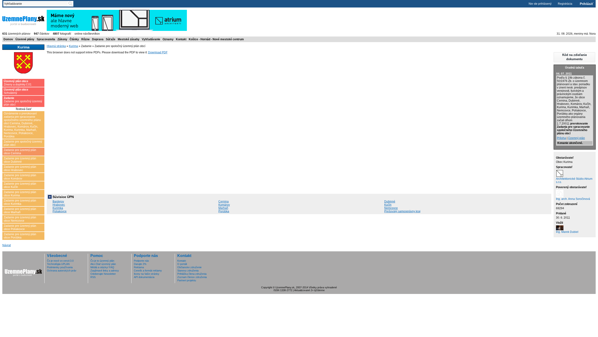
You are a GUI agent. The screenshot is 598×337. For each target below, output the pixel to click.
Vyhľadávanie (151, 39)
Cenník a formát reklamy (148, 270)
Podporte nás (141, 260)
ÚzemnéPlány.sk (13, 11)
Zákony (62, 39)
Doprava (97, 39)
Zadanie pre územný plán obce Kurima (20, 193)
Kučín (388, 204)
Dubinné (389, 201)
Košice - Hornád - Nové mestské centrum (216, 39)
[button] (574, 57)
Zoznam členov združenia (192, 277)
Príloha (561, 138)
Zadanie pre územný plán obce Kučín (20, 185)
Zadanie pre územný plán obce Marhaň (20, 210)
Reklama (139, 267)
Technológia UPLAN (58, 264)
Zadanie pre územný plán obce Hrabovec (20, 168)
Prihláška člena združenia (191, 273)
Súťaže (110, 39)
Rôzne (85, 39)
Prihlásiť (586, 4)
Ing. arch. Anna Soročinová (573, 199)
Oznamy (168, 39)
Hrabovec (59, 204)
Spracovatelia (46, 39)
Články (74, 39)
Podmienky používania (60, 267)
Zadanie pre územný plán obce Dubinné (20, 160)
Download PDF (157, 52)
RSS (93, 277)
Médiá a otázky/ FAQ (102, 267)
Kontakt (181, 39)
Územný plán (576, 138)
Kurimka (58, 208)
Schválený (16, 91)
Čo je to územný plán (102, 260)
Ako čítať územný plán (103, 264)
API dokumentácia (144, 277)
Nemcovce (391, 208)
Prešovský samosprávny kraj (402, 211)
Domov (8, 39)
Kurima (73, 46)
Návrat (6, 245)
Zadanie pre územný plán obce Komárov (20, 177)
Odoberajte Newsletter (103, 273)
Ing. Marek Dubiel (567, 232)
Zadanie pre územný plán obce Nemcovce (20, 219)
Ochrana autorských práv (61, 270)
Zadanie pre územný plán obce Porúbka (20, 236)
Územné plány (24, 39)
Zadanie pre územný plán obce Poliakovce (20, 227)
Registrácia (565, 3)
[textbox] (36, 4)
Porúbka (223, 211)
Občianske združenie (189, 267)
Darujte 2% (140, 264)
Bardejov (58, 201)
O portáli (182, 264)
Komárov (224, 204)
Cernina (223, 201)
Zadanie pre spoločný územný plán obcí (23, 101)
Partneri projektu (186, 280)
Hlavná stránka (56, 46)
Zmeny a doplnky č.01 (18, 83)
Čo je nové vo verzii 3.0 (60, 260)
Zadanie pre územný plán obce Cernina (20, 151)
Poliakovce (60, 211)
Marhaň (223, 208)
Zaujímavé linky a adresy (104, 270)
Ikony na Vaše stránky (146, 273)
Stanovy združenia (188, 270)
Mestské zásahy (128, 39)
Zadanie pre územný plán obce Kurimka (20, 202)
